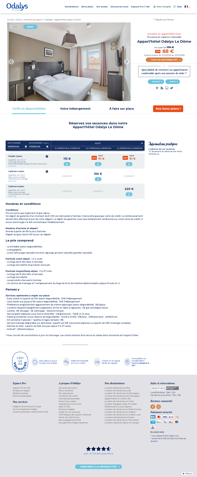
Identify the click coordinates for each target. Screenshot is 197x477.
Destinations (72, 6)
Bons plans (87, 6)
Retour (188, 473)
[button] (163, 19)
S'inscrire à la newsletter (98, 466)
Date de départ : (39, 143)
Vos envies (102, 6)
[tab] (29, 109)
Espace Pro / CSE (140, 6)
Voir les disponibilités (164, 60)
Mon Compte (164, 6)
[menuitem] (32, 388)
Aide (178, 6)
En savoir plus (157, 432)
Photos (156, 82)
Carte (173, 82)
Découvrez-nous (119, 6)
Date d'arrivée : (14, 143)
